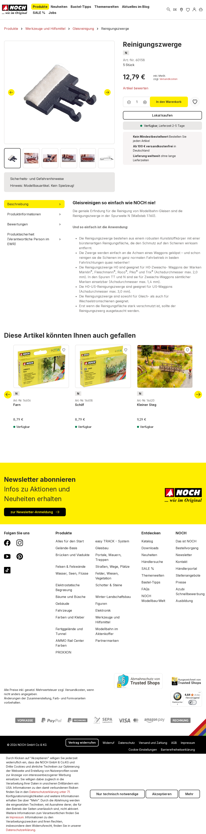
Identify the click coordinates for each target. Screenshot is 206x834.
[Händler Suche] (181, 9)
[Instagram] (19, 542)
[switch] (192, 702)
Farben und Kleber (70, 617)
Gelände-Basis (66, 548)
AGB (174, 742)
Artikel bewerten (135, 88)
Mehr (189, 794)
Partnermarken (107, 641)
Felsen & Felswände (70, 567)
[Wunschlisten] (188, 9)
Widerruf (108, 742)
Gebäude (62, 604)
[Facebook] (7, 542)
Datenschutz (126, 742)
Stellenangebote (188, 575)
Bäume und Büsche (70, 597)
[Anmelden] (194, 9)
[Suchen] (168, 9)
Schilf (79, 405)
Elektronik (103, 610)
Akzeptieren (162, 794)
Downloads (150, 548)
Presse (181, 582)
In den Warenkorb (168, 101)
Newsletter (184, 555)
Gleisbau (101, 548)
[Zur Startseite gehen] (14, 10)
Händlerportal (186, 569)
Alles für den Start (70, 541)
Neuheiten (149, 555)
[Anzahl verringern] (128, 102)
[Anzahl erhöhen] (146, 102)
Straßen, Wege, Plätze (112, 567)
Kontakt (181, 562)
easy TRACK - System (112, 541)
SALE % (147, 569)
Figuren (101, 604)
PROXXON (63, 652)
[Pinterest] (19, 556)
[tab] (34, 204)
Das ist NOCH (186, 541)
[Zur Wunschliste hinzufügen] (64, 349)
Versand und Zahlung (153, 742)
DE (175, 9)
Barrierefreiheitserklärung (178, 749)
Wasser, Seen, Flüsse (72, 573)
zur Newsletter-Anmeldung (32, 512)
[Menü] (199, 693)
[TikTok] (7, 570)
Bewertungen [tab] (17, 224)
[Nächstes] (107, 92)
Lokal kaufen (162, 115)
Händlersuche (152, 562)
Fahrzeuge (64, 610)
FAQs (145, 589)
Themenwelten (152, 575)
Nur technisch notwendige (117, 794)
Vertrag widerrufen (82, 742)
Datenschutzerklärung (20, 830)
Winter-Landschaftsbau (113, 597)
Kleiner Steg (146, 405)
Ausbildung (184, 601)
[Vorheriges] (11, 92)
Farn (17, 405)
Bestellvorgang (187, 548)
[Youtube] (7, 556)
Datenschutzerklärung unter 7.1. (49, 792)
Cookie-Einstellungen (143, 749)
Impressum (188, 742)
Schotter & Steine (108, 585)
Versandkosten (168, 79)
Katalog (147, 541)
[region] (59, 104)
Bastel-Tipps (150, 582)
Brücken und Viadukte (73, 555)
